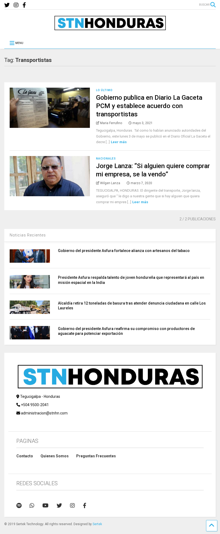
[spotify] (18, 505)
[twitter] (7, 5)
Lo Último (104, 90)
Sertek (97, 524)
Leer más (119, 142)
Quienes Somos (55, 456)
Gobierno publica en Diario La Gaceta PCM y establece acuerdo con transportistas (149, 106)
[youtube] (45, 505)
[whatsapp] (32, 505)
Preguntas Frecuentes (96, 456)
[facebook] (24, 5)
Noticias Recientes (28, 235)
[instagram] (16, 5)
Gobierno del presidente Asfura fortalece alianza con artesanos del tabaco (124, 251)
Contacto (24, 456)
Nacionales (106, 158)
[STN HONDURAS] (110, 28)
